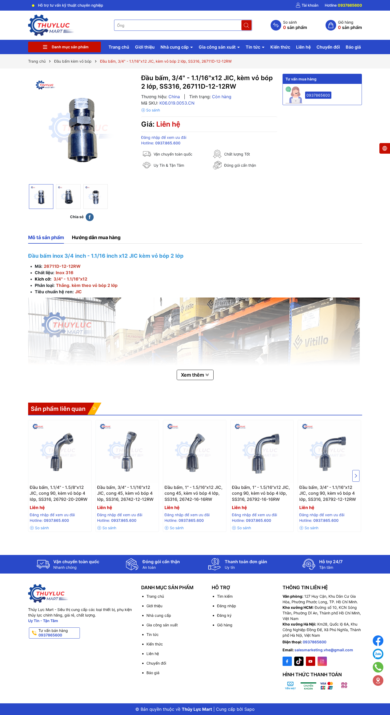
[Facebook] (287, 661)
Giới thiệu (145, 47)
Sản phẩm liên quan (58, 408)
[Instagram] (322, 661)
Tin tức (253, 47)
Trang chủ (119, 47)
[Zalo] (378, 654)
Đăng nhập (226, 606)
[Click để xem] (82, 128)
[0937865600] (343, 5)
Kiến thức (280, 47)
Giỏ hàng (224, 625)
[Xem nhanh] (61, 489)
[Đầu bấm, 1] (194, 451)
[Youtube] (310, 661)
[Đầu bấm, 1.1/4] (59, 451)
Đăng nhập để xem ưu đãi (163, 137)
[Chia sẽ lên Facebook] (90, 217)
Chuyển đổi (328, 47)
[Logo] (51, 25)
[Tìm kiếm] (246, 25)
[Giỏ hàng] (344, 25)
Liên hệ (303, 47)
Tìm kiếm (225, 596)
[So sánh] (289, 25)
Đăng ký (224, 615)
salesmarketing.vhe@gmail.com (323, 650)
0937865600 (318, 95)
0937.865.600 (167, 143)
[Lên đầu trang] (379, 697)
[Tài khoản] (307, 5)
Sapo (249, 709)
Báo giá (353, 47)
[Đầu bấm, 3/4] (127, 451)
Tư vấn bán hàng (53, 632)
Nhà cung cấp (175, 47)
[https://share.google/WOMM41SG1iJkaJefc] (378, 680)
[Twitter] (299, 661)
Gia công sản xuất (218, 47)
